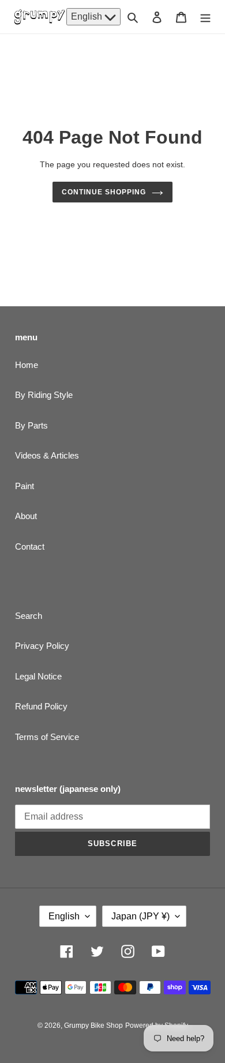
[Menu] (205, 17)
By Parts (31, 425)
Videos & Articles (47, 455)
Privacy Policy (42, 646)
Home (26, 365)
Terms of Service (47, 737)
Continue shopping (104, 192)
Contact (29, 546)
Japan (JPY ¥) (140, 916)
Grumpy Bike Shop (93, 1025)
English (87, 16)
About (26, 516)
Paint (24, 486)
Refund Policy (41, 706)
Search (28, 616)
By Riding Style (44, 395)
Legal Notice (38, 676)
